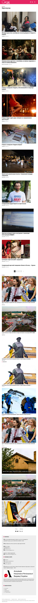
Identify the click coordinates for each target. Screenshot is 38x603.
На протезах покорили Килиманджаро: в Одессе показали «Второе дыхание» (16, 414)
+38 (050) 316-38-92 (8, 562)
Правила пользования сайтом (22, 599)
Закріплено (30, 2)
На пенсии (6, 588)
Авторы (21, 529)
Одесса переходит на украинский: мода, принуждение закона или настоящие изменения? (18, 302)
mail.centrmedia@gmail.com (9, 550)
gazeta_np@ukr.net (8, 563)
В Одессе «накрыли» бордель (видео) (12, 144)
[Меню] (32, 2)
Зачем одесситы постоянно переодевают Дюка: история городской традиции (16, 358)
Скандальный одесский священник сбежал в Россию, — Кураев (18, 265)
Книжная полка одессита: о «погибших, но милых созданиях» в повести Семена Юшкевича (18, 61)
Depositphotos (7, 590)
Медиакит (6, 559)
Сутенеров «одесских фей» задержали (12, 259)
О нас (16, 529)
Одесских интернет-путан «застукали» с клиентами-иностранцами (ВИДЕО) (16, 234)
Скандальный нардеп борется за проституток (14, 203)
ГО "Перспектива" (8, 592)
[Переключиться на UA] (35, 2)
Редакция (3, 36)
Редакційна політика (14, 599)
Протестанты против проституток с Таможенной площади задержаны (17, 174)
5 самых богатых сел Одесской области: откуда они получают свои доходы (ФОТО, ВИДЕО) (18, 332)
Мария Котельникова (5, 64)
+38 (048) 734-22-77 (8, 548)
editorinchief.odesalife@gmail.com (10, 554)
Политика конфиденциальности (6, 599)
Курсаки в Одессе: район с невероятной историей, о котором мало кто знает (17, 471)
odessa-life (3, 177)
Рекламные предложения (9, 561)
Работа (6, 589)
